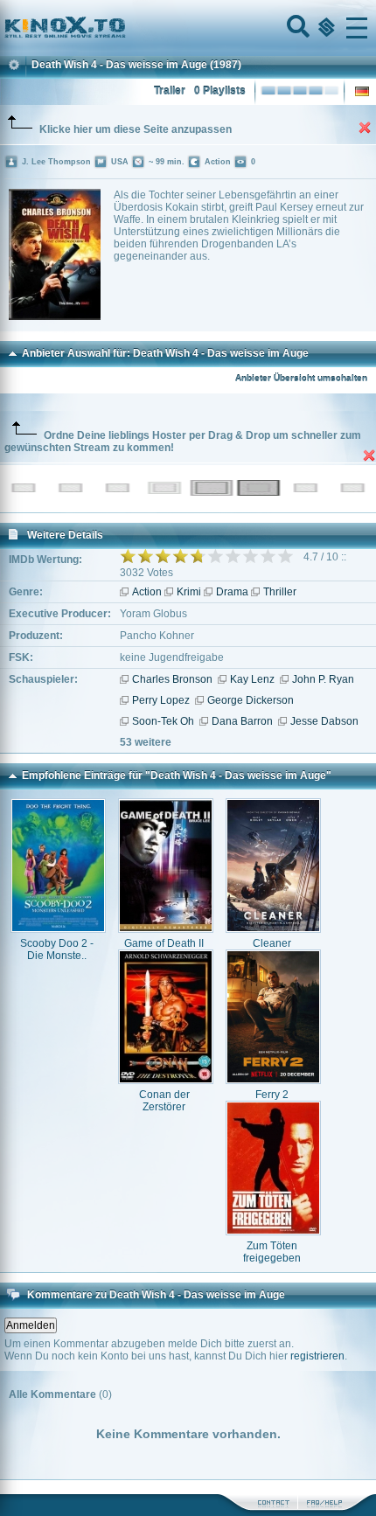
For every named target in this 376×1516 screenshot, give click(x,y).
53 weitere (145, 742)
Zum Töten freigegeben (272, 1252)
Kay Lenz (252, 679)
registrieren (317, 1356)
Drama (232, 592)
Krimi (189, 592)
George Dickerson (250, 700)
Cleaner (272, 943)
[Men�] (356, 27)
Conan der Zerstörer (164, 1100)
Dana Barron (242, 721)
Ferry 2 (272, 1094)
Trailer (169, 91)
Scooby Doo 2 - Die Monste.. (57, 949)
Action (147, 592)
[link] (188, 28)
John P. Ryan (323, 679)
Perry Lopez (161, 700)
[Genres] (324, 27)
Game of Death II (164, 943)
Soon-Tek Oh (163, 721)
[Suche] (296, 28)
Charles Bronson (172, 679)
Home (124, 28)
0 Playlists (220, 91)
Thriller (279, 592)
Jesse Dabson (324, 721)
